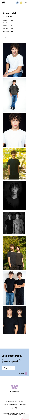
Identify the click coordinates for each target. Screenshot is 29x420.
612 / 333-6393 (18, 414)
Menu (25, 3)
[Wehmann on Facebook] (12, 408)
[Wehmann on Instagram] (16, 408)
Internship (23, 404)
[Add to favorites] (5, 37)
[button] (23, 373)
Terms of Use (19, 401)
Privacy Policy (10, 401)
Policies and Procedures (11, 404)
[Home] (3, 4)
